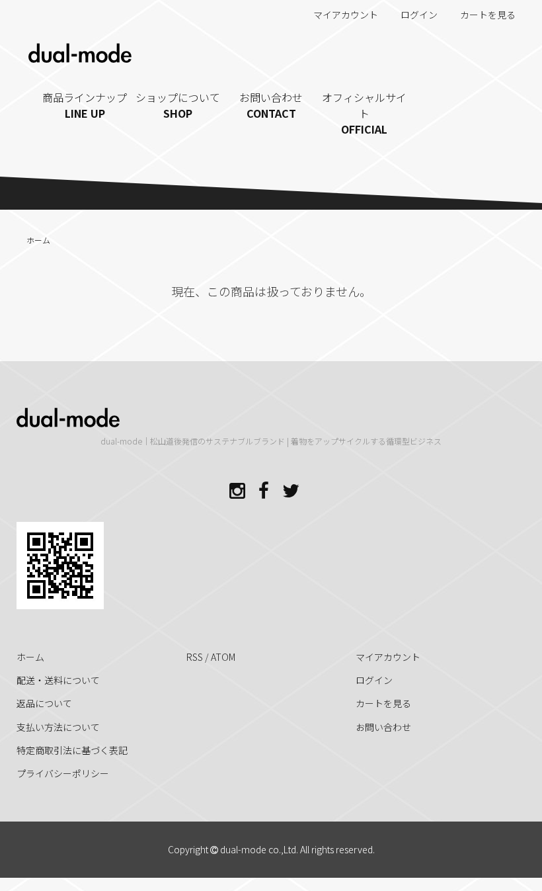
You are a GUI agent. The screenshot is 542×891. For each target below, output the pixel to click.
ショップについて (178, 105)
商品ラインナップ (84, 105)
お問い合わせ (271, 105)
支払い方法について (58, 727)
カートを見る (488, 14)
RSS (194, 656)
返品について (44, 703)
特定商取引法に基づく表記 (72, 750)
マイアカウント (345, 14)
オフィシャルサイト (364, 113)
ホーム (38, 239)
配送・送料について (58, 680)
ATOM (223, 656)
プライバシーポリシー (63, 773)
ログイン (419, 14)
